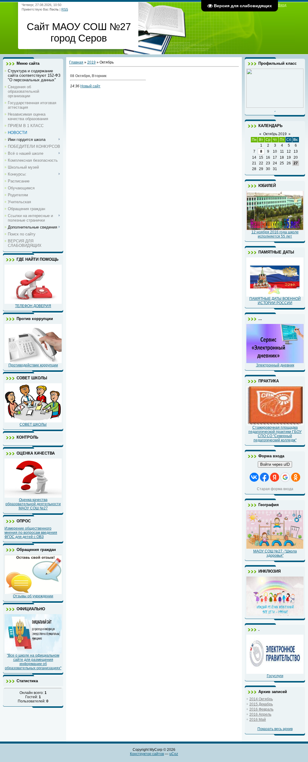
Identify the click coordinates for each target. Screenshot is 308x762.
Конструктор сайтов (147, 754)
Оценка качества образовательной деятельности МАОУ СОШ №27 (33, 504)
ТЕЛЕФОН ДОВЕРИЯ (33, 306)
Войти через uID (275, 464)
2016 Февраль (261, 709)
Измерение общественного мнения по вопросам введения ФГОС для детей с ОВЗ (31, 532)
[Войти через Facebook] (264, 477)
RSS (64, 9)
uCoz (173, 754)
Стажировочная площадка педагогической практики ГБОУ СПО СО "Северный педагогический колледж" (275, 433)
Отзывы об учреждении (33, 596)
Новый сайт (90, 86)
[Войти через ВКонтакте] (254, 477)
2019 (91, 62)
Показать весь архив (275, 729)
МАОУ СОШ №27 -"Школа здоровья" (275, 553)
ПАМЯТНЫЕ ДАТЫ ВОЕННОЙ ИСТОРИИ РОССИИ (275, 301)
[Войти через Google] (285, 477)
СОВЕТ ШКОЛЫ (33, 424)
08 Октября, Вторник (88, 76)
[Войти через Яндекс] (274, 477)
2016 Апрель (260, 714)
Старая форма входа (275, 489)
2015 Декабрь (261, 704)
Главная (76, 62)
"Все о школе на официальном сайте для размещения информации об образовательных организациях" (33, 661)
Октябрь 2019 (275, 134)
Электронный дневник (275, 365)
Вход (282, 5)
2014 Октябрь (261, 699)
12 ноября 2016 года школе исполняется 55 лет (275, 234)
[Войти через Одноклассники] (295, 477)
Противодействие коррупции (33, 365)
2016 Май (257, 719)
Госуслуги (275, 676)
